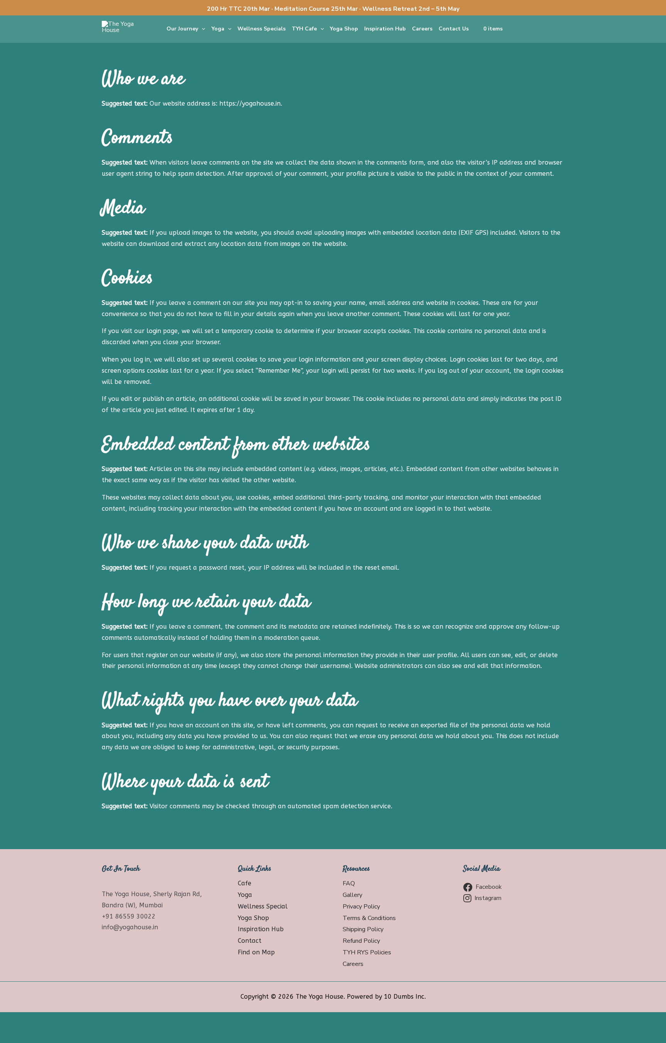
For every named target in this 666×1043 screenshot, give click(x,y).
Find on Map (256, 952)
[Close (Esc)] (15, 1020)
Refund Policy (361, 941)
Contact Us (454, 28)
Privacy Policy (361, 906)
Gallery (352, 895)
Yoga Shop (344, 28)
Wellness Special (263, 906)
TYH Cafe (304, 28)
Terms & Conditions (369, 918)
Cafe (244, 883)
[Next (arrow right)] (48, 1035)
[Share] (48, 1020)
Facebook (489, 887)
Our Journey (182, 28)
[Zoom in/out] (113, 1020)
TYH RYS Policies (367, 952)
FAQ (349, 883)
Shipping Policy (363, 929)
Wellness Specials (261, 28)
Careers (422, 28)
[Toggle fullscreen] (81, 1020)
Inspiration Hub (385, 28)
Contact (249, 940)
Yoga (218, 28)
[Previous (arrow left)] (15, 1035)
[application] (201, 28)
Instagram (487, 898)
